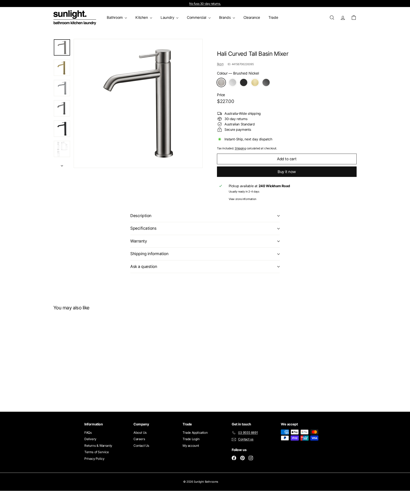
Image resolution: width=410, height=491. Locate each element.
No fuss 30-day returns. (205, 3)
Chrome (232, 82)
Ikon (220, 64)
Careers (139, 439)
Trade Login (191, 439)
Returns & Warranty (98, 446)
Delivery (90, 439)
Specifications (143, 228)
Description (140, 215)
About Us (140, 433)
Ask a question (143, 266)
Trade (273, 17)
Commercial (197, 17)
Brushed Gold (255, 82)
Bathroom (115, 17)
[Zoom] (138, 103)
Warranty (138, 241)
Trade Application (195, 433)
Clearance (251, 17)
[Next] (61, 164)
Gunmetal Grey (266, 82)
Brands (225, 17)
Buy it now (287, 171)
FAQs (88, 433)
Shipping (240, 148)
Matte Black (243, 82)
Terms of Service (96, 452)
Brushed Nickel (221, 82)
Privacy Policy (94, 459)
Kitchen (142, 17)
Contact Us (141, 446)
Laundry (168, 17)
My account (191, 446)
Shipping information (149, 253)
